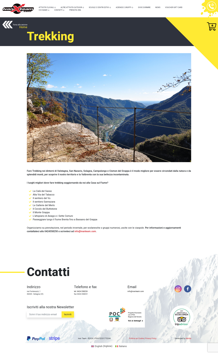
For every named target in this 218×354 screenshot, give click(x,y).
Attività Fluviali (46, 7)
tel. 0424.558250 (81, 291)
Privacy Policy (150, 338)
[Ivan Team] (18, 8)
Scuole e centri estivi (99, 7)
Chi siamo (43, 10)
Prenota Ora (75, 10)
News (157, 7)
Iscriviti (67, 314)
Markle (188, 338)
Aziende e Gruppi (123, 7)
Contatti (58, 10)
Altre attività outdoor (71, 7)
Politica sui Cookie (136, 338)
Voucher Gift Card (173, 7)
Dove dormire (144, 7)
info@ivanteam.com (85, 231)
